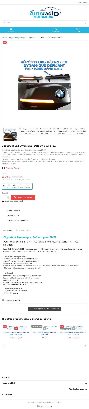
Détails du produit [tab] (23, 230)
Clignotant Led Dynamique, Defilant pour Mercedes (73, 333)
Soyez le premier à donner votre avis (45, 309)
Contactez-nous (81, 2)
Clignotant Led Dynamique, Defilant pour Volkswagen (16, 333)
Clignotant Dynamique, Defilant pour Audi (44, 333)
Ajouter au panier (23, 197)
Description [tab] (8, 230)
